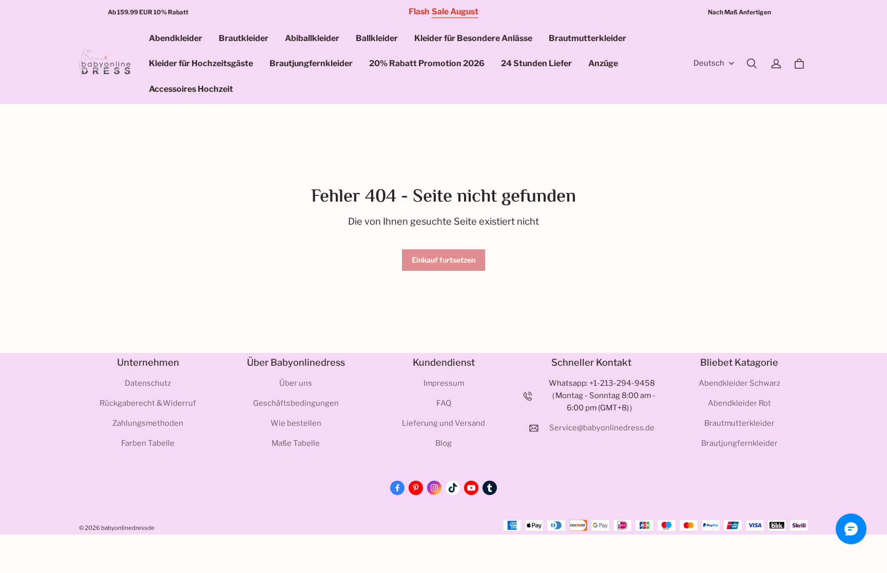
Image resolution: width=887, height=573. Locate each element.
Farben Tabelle (148, 443)
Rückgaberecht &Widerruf (148, 403)
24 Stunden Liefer (536, 63)
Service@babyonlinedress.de (601, 427)
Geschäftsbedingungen (296, 403)
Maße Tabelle (296, 443)
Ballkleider (377, 38)
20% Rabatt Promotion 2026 (427, 63)
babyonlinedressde (128, 527)
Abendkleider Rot (739, 403)
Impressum (443, 383)
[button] (751, 63)
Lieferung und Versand (443, 423)
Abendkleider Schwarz (739, 383)
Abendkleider (175, 38)
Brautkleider (243, 38)
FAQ (443, 403)
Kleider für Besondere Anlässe (473, 38)
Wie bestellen (296, 423)
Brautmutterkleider (587, 38)
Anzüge (603, 63)
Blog (443, 443)
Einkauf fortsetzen (443, 259)
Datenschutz (148, 383)
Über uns (295, 383)
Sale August (455, 11)
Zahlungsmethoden (147, 423)
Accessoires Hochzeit (191, 89)
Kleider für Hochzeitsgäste (201, 63)
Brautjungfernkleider (311, 63)
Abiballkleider (312, 38)
